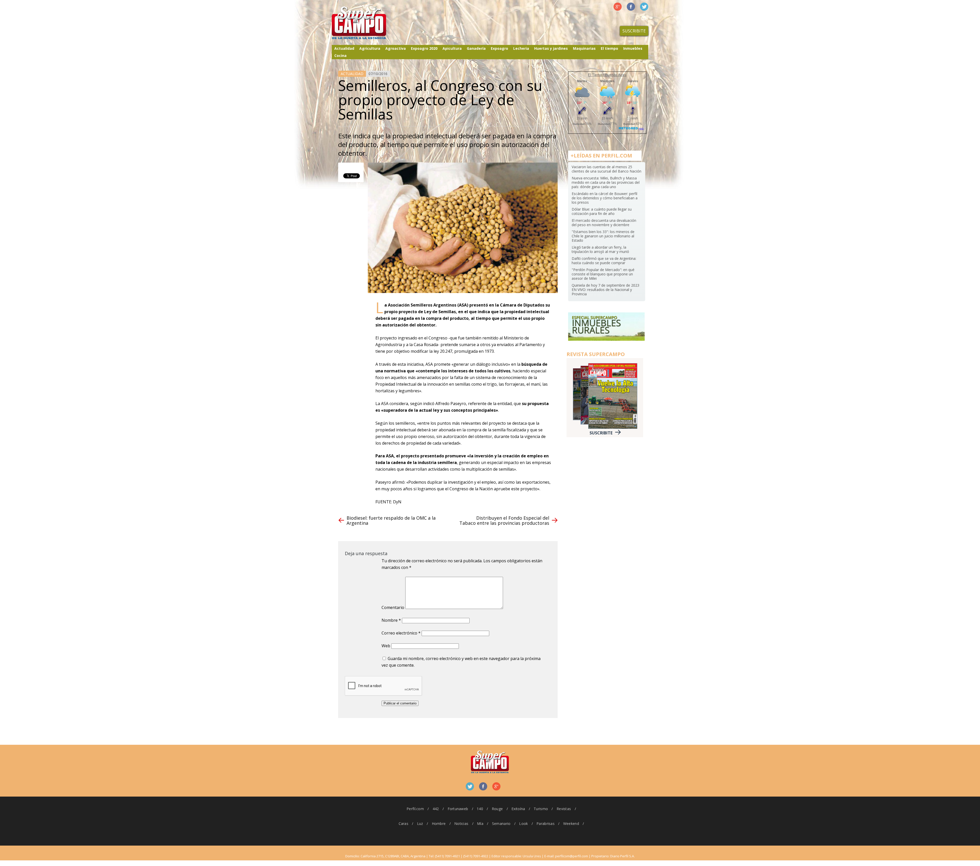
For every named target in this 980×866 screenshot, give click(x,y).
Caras (403, 823)
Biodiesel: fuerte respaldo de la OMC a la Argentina (391, 520)
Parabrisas (545, 823)
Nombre (391, 620)
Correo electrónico (401, 633)
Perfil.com (415, 808)
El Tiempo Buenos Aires (607, 75)
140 (480, 808)
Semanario (501, 823)
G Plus (618, 7)
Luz (420, 823)
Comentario (393, 607)
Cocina (340, 55)
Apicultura (452, 48)
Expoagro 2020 (424, 48)
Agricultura (369, 48)
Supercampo (369, 23)
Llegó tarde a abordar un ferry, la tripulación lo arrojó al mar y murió (600, 249)
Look (523, 823)
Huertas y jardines (551, 48)
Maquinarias (584, 48)
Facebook (631, 7)
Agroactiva (395, 48)
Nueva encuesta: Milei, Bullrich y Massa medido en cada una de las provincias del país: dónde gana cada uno (606, 182)
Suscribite (634, 31)
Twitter (644, 7)
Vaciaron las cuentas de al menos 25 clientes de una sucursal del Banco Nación (606, 169)
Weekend (571, 823)
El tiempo (609, 48)
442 (436, 808)
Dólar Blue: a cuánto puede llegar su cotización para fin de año (602, 211)
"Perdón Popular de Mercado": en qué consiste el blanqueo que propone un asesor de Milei (603, 274)
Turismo (541, 808)
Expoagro (499, 48)
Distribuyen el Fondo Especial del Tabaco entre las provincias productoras (504, 520)
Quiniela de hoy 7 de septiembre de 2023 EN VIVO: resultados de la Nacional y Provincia (605, 289)
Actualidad (344, 48)
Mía (480, 823)
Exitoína (518, 808)
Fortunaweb (458, 808)
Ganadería (476, 48)
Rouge (497, 808)
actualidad (352, 73)
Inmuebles (632, 48)
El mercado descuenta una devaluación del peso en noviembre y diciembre (604, 222)
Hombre (439, 823)
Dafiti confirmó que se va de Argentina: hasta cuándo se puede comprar (604, 260)
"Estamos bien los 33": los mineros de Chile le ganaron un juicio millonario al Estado (603, 236)
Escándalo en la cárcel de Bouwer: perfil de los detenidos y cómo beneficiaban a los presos (605, 198)
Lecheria (521, 48)
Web (386, 646)
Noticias (461, 823)
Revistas (564, 808)
